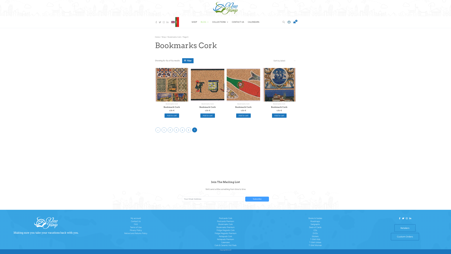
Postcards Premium (225, 221)
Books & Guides (315, 218)
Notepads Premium (225, 239)
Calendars (225, 242)
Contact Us (136, 221)
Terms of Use (136, 227)
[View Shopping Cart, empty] (294, 22)
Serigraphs (315, 224)
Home (157, 37)
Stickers (315, 236)
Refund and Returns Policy (135, 233)
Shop (164, 37)
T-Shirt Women (315, 245)
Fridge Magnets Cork (226, 230)
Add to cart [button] (172, 115)
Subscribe (257, 199)
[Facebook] (156, 22)
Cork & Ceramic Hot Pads (226, 245)
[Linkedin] (167, 22)
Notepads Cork (225, 236)
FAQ (136, 224)
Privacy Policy (136, 230)
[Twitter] (160, 22)
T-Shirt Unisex (315, 242)
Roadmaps (315, 221)
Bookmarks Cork (174, 37)
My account (136, 218)
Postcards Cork (225, 218)
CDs (315, 230)
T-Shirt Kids (315, 239)
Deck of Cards (315, 227)
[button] (283, 22)
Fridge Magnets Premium (225, 233)
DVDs (315, 233)
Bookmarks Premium (225, 227)
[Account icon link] (289, 22)
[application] (207, 22)
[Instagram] (164, 22)
